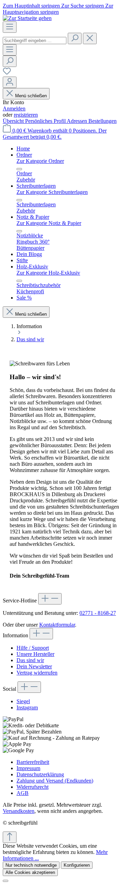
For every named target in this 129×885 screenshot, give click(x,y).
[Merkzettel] (7, 73)
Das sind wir (30, 660)
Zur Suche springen (83, 6)
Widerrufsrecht (33, 787)
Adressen (77, 121)
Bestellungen (102, 121)
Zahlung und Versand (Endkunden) (55, 781)
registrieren (26, 115)
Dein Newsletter (34, 666)
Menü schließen (31, 95)
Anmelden (14, 108)
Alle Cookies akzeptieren (30, 872)
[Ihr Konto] (10, 82)
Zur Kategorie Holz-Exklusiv (48, 273)
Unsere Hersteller (35, 654)
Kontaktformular (57, 625)
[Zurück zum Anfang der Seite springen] (10, 837)
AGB (23, 793)
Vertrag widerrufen (37, 673)
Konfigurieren (77, 865)
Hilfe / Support (33, 648)
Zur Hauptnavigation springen (58, 9)
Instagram (27, 707)
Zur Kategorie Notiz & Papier (49, 223)
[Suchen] (75, 38)
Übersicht (14, 121)
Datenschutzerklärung (40, 774)
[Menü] (10, 27)
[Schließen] (5, 881)
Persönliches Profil (46, 121)
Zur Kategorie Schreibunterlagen (52, 192)
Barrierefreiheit (33, 762)
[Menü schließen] (19, 169)
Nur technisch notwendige (31, 865)
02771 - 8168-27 (97, 613)
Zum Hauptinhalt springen (32, 6)
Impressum (28, 768)
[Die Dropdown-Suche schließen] (90, 38)
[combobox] (34, 40)
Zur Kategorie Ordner (40, 161)
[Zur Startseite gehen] (27, 18)
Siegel (23, 701)
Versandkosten (18, 811)
